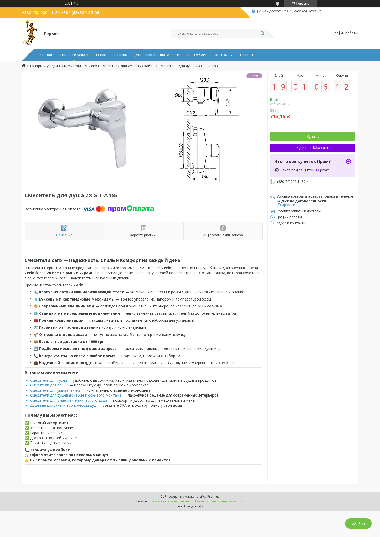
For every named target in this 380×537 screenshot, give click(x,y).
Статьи (246, 55)
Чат (362, 524)
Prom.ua (213, 496)
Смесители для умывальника (55, 390)
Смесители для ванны (49, 385)
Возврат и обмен (192, 55)
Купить (313, 136)
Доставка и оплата (152, 55)
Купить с (303, 147)
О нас (101, 55)
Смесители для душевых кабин (128, 66)
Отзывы (121, 55)
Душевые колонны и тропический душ (63, 405)
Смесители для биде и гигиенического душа (68, 400)
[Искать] (262, 33)
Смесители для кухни (48, 380)
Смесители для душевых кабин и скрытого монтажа (76, 395)
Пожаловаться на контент (171, 501)
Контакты (223, 55)
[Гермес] (30, 33)
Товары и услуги (74, 55)
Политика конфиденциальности (219, 501)
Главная (44, 55)
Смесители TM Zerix (79, 66)
